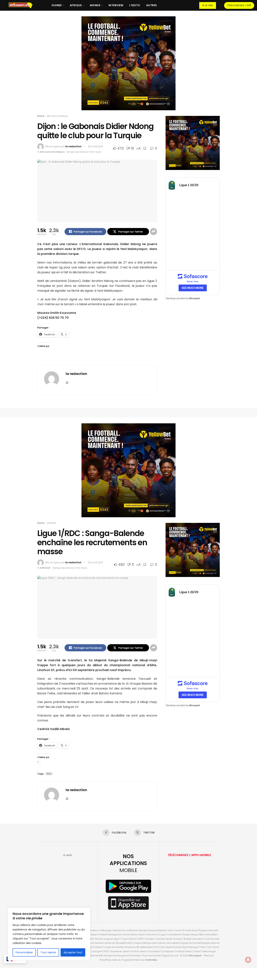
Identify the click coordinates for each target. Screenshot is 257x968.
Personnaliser (24, 952)
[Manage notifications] (248, 960)
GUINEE (57, 5)
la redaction (73, 146)
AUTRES (151, 5)
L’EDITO (134, 5)
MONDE (95, 5)
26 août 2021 (95, 146)
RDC (49, 773)
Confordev (151, 959)
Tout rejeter (48, 952)
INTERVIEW (116, 5)
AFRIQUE (76, 5)
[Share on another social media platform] (153, 231)
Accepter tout (73, 952)
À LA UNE (207, 5)
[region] (49, 934)
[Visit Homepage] (22, 5)
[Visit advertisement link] (128, 66)
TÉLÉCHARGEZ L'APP (239, 5)
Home (40, 116)
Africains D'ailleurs (57, 116)
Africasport (194, 298)
